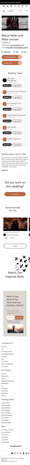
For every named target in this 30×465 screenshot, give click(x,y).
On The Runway (5, 442)
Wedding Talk (4, 437)
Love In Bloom (4, 439)
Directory (3, 373)
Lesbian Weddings (5, 405)
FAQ (2, 349)
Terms (8, 322)
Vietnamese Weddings (6, 415)
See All (15, 246)
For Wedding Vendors (6, 351)
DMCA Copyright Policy (7, 364)
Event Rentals (4, 391)
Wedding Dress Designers (7, 381)
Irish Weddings (5, 417)
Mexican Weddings (6, 413)
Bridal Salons (4, 393)
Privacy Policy (16, 322)
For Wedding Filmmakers (7, 354)
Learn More (17, 85)
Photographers (5, 383)
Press (2, 359)
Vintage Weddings (5, 408)
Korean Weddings (5, 410)
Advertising (4, 356)
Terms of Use (4, 366)
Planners (3, 395)
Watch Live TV (4, 434)
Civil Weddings (5, 420)
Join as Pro (15, 194)
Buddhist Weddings (6, 422)
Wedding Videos (5, 403)
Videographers (5, 376)
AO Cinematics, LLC (17, 45)
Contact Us (7, 85)
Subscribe (19, 317)
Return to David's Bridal (11, 2)
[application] (15, 23)
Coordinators (4, 388)
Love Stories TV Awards (7, 430)
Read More (5, 170)
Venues (3, 378)
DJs (2, 386)
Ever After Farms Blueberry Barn (17, 47)
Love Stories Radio (5, 432)
